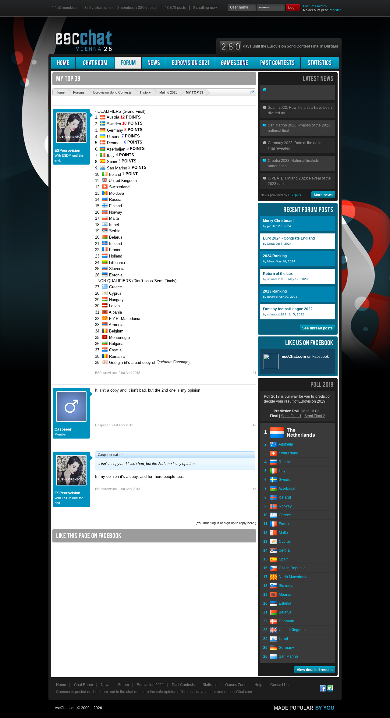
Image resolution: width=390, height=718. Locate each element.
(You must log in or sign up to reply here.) (226, 523)
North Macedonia (292, 577)
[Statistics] (320, 63)
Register (334, 10)
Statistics (210, 685)
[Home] (63, 63)
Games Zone (235, 685)
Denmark (285, 621)
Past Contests (183, 685)
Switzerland (287, 453)
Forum (123, 685)
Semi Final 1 (291, 416)
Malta (282, 533)
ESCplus (294, 195)
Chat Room (83, 685)
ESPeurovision (67, 150)
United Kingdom (291, 630)
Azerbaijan (286, 488)
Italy (281, 471)
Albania (284, 594)
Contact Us (279, 685)
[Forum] (128, 63)
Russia (283, 462)
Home (61, 685)
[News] (154, 63)
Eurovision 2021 (150, 685)
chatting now (205, 7)
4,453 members (64, 7)
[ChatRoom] (95, 63)
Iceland (284, 497)
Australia (285, 444)
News (105, 685)
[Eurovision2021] (190, 63)
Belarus (284, 612)
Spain (283, 559)
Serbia (283, 550)
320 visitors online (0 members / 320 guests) (121, 7)
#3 (254, 489)
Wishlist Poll (311, 411)
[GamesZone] (234, 63)
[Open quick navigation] (252, 92)
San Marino (287, 656)
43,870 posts (175, 7)
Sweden (284, 480)
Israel (282, 639)
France (283, 524)
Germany (285, 647)
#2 (254, 425)
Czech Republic (291, 568)
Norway (284, 506)
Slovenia (285, 586)
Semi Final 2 (314, 416)
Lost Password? (315, 6)
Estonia (284, 603)
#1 (254, 373)
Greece (284, 515)
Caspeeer (63, 429)
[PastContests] (277, 63)
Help (258, 685)
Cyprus (284, 541)
